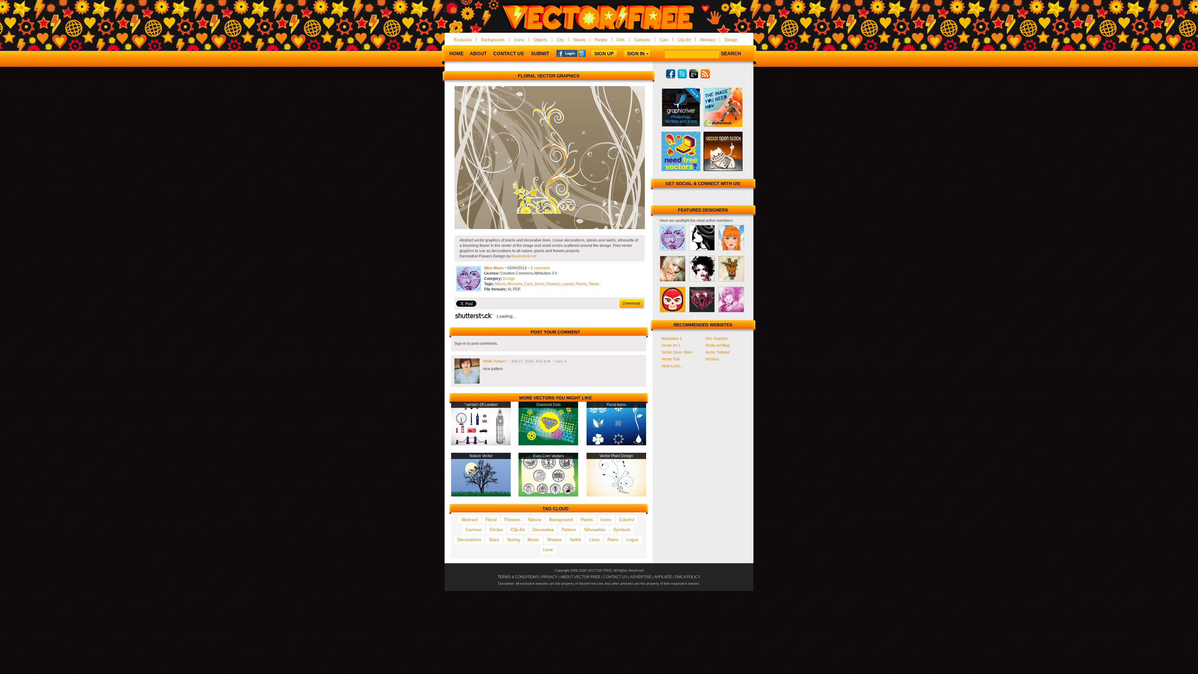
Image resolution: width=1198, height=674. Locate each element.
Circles (496, 529)
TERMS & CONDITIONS (518, 577)
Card (528, 284)
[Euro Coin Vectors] (548, 495)
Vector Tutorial (717, 352)
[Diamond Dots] (548, 444)
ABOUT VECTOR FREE (580, 577)
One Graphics (716, 338)
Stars (494, 539)
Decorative (543, 529)
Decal (539, 284)
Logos (632, 539)
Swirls (575, 539)
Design (731, 39)
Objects (540, 39)
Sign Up (604, 53)
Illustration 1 (671, 338)
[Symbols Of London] (481, 444)
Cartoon (474, 529)
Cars (664, 39)
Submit (540, 53)
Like (558, 361)
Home (456, 53)
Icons (519, 39)
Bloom (500, 284)
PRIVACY (549, 577)
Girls (620, 39)
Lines (594, 539)
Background (561, 519)
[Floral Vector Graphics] (550, 228)
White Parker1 (495, 361)
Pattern (569, 529)
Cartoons (642, 39)
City (560, 39)
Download (631, 303)
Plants (581, 284)
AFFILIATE (663, 577)
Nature (579, 39)
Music (533, 539)
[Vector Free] (599, 30)
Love (548, 549)
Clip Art (684, 39)
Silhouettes (595, 529)
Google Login (589, 53)
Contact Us (508, 53)
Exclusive (463, 39)
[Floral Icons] (616, 444)
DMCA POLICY (687, 577)
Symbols (621, 529)
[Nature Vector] (481, 495)
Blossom (515, 284)
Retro (612, 539)
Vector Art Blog (717, 345)
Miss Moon (493, 268)
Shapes (554, 539)
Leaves (568, 284)
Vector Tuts (670, 359)
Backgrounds (493, 39)
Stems (593, 284)
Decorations (469, 539)
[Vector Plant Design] (616, 495)
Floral (491, 519)
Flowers (553, 284)
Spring (513, 539)
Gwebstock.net (523, 256)
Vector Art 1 (670, 345)
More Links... (672, 366)
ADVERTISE (640, 577)
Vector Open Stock (677, 352)
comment (540, 268)
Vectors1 (712, 359)
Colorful (626, 519)
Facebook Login (567, 53)
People (601, 39)
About (478, 53)
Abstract (707, 39)
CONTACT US (615, 577)
